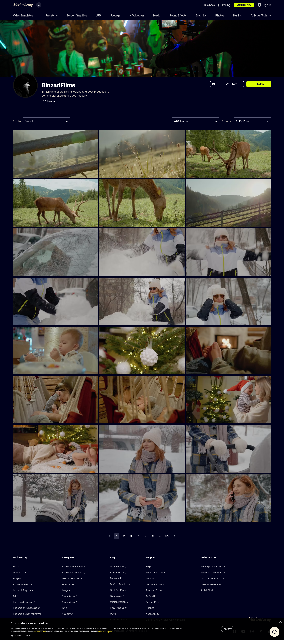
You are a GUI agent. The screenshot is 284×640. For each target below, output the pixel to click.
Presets (50, 15)
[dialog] (142, 629)
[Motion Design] (127, 602)
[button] (97, 636)
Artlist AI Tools (259, 15)
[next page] (174, 536)
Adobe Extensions (22, 584)
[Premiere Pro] (125, 578)
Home (16, 566)
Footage (115, 15)
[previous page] (109, 536)
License (150, 608)
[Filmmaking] (123, 596)
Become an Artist (155, 584)
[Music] (118, 614)
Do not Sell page (105, 632)
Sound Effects (178, 15)
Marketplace (20, 572)
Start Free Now (244, 5)
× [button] (280, 622)
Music (156, 15)
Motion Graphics (77, 15)
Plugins (237, 15)
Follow (260, 84)
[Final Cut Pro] (125, 590)
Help (148, 566)
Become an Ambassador (26, 608)
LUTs (99, 15)
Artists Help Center (156, 572)
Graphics (201, 15)
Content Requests (23, 590)
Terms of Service (155, 590)
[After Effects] (125, 572)
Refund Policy (153, 596)
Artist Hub (151, 578)
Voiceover (138, 15)
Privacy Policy (153, 602)
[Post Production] (128, 608)
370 (167, 536)
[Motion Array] (125, 566)
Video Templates (23, 15)
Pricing (16, 596)
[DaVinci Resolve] (129, 584)
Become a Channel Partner (27, 614)
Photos (219, 15)
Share (234, 84)
